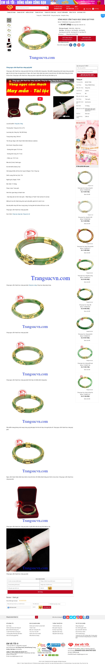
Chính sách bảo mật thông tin (13, 627)
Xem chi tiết (87, 194)
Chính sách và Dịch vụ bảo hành (37, 625)
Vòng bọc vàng (33, 285)
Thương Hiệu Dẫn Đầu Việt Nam (14, 633)
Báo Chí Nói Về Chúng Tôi (12, 629)
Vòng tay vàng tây (17, 214)
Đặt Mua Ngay (67, 38)
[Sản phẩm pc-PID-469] (87, 142)
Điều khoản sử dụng (34, 635)
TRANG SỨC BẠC (39, 12)
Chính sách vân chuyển (35, 633)
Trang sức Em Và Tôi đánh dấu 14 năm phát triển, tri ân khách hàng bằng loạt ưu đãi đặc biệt (86, 636)
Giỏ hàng (96, 8)
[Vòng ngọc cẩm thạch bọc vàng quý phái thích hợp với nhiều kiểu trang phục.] (9, 25)
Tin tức (76, 8)
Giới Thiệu (8, 625)
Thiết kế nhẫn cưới (57, 625)
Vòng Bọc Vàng (19, 123)
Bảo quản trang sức (57, 627)
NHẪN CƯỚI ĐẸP (30, 12)
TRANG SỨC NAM (11, 12)
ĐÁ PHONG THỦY (81, 12)
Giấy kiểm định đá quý (57, 633)
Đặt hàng (40, 592)
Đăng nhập (88, 8)
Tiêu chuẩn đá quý (80, 633)
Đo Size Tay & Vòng (57, 629)
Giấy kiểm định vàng (57, 631)
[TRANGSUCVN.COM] (9, 9)
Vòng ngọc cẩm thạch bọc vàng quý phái (19, 67)
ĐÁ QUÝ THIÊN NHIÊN (62, 12)
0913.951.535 (86, 38)
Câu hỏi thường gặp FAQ (12, 635)
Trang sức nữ (26, 214)
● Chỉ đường (19, 649)
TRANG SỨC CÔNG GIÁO (50, 12)
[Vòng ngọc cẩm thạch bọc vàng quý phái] (9, 20)
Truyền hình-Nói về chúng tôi (13, 631)
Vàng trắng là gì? (80, 625)
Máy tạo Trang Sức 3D (34, 629)
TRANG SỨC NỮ (20, 12)
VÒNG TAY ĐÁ (72, 12)
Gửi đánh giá (47, 607)
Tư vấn (103, 15)
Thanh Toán (32, 627)
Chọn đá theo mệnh (80, 631)
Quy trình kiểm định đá (81, 629)
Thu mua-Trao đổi (33, 631)
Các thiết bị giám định (81, 627)
